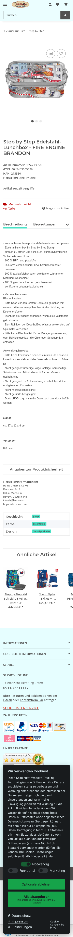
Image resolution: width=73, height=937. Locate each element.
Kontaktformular (31, 700)
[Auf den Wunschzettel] (61, 53)
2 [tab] (36, 121)
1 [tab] (32, 121)
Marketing (57, 871)
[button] (50, 4)
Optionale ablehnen (36, 884)
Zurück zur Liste (15, 31)
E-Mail (7, 700)
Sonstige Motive (41, 531)
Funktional (27, 871)
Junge (36, 516)
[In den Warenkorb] (6, 43)
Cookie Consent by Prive (57, 924)
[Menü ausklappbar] (5, 2)
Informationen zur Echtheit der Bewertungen (37, 935)
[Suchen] (65, 15)
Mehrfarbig (39, 523)
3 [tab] (40, 121)
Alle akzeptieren (36, 899)
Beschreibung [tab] (15, 224)
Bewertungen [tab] (45, 224)
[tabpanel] (36, 79)
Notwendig (40, 864)
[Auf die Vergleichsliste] (50, 53)
